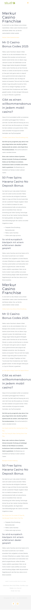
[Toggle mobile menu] (28, 3)
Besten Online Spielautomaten (10, 37)
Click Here (17, 591)
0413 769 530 (17, 588)
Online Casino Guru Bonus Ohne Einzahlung (14, 309)
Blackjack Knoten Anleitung (9, 460)
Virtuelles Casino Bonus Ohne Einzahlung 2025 (15, 137)
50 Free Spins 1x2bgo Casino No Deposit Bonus (15, 370)
